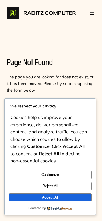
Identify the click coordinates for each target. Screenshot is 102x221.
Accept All (50, 197)
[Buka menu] (91, 12)
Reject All (50, 186)
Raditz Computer (49, 12)
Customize (50, 175)
